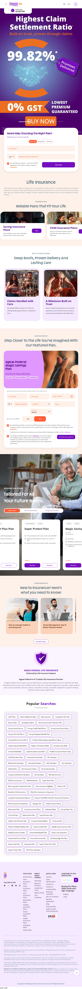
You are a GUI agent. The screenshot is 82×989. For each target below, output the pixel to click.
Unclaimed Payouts (37, 941)
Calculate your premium (66, 437)
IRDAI (68, 942)
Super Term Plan (48, 780)
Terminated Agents (9, 942)
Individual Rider (50, 809)
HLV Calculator (66, 763)
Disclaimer (30, 946)
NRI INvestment (32, 780)
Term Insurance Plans (30, 510)
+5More (26, 560)
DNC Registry (61, 942)
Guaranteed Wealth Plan (38, 832)
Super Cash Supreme (59, 832)
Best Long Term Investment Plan (19, 786)
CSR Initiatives (37, 896)
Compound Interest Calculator (19, 775)
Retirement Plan (14, 809)
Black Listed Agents (61, 946)
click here (67, 432)
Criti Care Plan (13, 815)
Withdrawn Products (50, 941)
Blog (47, 904)
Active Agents (21, 942)
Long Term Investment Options (19, 798)
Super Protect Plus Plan (47, 844)
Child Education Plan (15, 757)
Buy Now (58, 165)
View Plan (36, 232)
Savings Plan (36, 803)
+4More (67, 560)
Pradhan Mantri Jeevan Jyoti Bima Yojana (46, 740)
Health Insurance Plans (26, 920)
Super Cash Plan (14, 844)
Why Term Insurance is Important (42, 792)
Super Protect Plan (15, 850)
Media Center (39, 893)
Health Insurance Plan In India (60, 751)
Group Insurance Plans (32, 809)
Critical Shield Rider (15, 751)
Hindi (65, 897)
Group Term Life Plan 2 (16, 734)
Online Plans (12, 510)
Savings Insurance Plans (26, 907)
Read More (13, 429)
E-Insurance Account (24, 941)
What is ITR (61, 786)
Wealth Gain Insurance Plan (61, 827)
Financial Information (10, 941)
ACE (54, 942)
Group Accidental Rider (39, 821)
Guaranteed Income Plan (17, 838)
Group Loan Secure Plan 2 (60, 728)
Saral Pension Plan (46, 815)
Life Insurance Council (10, 944)
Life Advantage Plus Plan (58, 838)
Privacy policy (51, 906)
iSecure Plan (12, 723)
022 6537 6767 (20, 11)
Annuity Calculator (34, 763)
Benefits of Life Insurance (17, 792)
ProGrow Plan (57, 821)
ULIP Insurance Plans (26, 895)
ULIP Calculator (51, 763)
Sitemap (37, 946)
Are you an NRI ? (13, 419)
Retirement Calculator (16, 763)
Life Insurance (46, 717)
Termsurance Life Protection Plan (50, 723)
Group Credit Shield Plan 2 (37, 728)
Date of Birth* (58, 396)
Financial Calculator (48, 769)
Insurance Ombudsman (45, 942)
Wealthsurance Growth (16, 832)
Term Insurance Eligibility (44, 786)
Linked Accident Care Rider (35, 751)
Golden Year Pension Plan (17, 821)
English (66, 894)
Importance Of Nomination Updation (14, 946)
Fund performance (50, 880)
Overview (37, 881)
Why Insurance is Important (18, 803)
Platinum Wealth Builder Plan (18, 827)
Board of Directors (37, 884)
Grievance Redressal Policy (26, 944)
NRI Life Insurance (55, 775)
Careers (49, 877)
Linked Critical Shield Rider (17, 746)
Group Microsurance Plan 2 (18, 740)
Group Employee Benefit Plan (39, 734)
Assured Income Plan (38, 838)
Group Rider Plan (67, 809)
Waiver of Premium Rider (40, 746)
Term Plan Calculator (33, 850)
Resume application (50, 900)
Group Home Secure (15, 728)
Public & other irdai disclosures (52, 910)
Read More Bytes (41, 642)
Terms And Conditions (47, 946)
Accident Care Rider (61, 746)
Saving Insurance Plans (52, 510)
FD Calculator (52, 757)
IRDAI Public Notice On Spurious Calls (64, 944)
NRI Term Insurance (15, 780)
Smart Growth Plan (40, 827)
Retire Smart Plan (29, 815)
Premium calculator (49, 893)
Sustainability (51, 889)
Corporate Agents (62, 941)
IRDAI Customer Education (43, 944)
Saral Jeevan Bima (27, 723)
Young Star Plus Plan (62, 717)
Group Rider (27, 930)
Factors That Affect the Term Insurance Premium (52, 798)
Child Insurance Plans (53, 803)
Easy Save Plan (29, 844)
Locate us (49, 887)
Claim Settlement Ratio (28, 717)
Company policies (31, 942)
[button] (24, 121)
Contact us (50, 884)
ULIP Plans (12, 717)
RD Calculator (39, 775)
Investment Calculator (35, 757)
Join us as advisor (52, 897)
